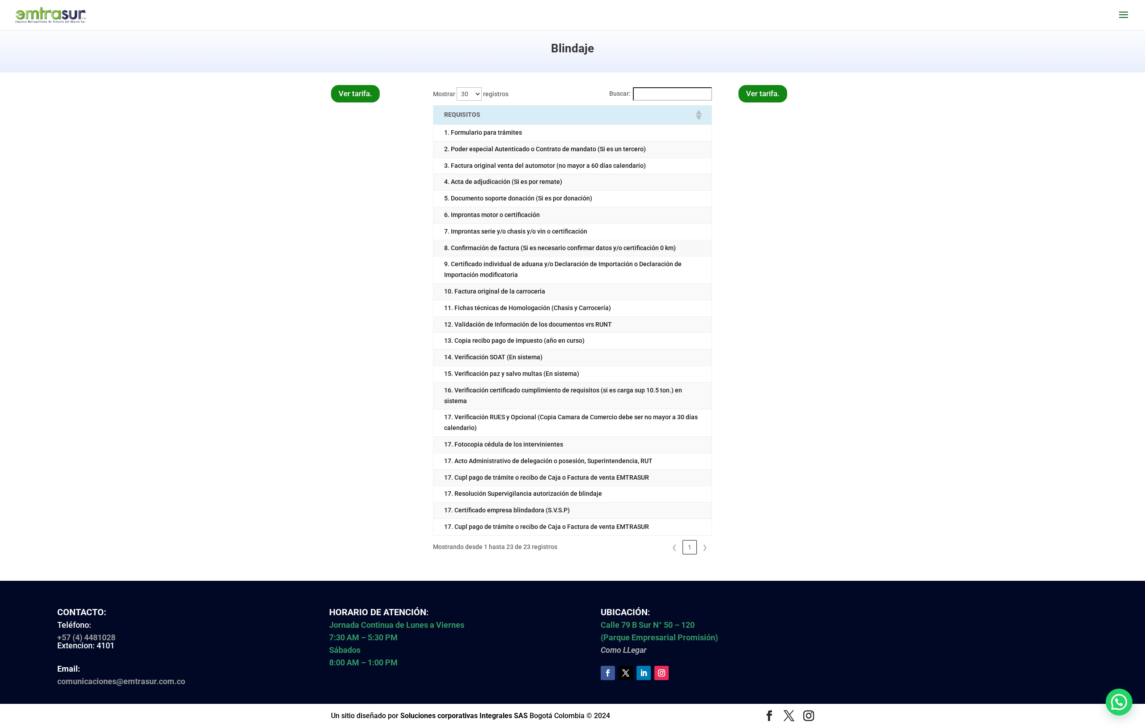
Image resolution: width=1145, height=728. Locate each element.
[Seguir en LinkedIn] (643, 673)
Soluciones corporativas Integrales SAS (464, 715)
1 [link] (689, 547)
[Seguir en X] (626, 673)
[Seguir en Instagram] (661, 673)
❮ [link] (674, 547)
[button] (698, 115)
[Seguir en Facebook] (608, 673)
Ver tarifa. (355, 93)
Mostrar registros (471, 94)
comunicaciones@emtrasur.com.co (121, 681)
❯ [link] (705, 547)
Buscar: (620, 93)
